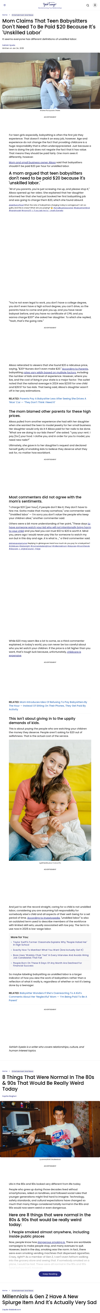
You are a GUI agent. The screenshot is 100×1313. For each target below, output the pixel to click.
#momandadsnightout (41, 546)
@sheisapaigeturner (18, 543)
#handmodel (15, 210)
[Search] (87, 5)
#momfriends (83, 546)
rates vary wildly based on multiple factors (50, 372)
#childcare (14, 546)
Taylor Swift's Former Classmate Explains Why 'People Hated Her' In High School (50, 943)
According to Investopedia (43, 918)
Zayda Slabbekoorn (11, 1309)
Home (4, 15)
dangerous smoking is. (51, 1242)
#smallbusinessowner (63, 207)
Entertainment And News (22, 15)
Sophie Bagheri (9, 1096)
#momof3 (26, 210)
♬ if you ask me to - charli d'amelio (47, 210)
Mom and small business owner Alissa (32, 162)
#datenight (24, 546)
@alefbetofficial (16, 205)
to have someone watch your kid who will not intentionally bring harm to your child (50, 527)
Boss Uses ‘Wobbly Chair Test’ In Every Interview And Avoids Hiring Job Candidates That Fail (51, 956)
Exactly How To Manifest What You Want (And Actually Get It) (48, 950)
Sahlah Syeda (8, 45)
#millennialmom (59, 546)
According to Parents (75, 369)
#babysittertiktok (82, 207)
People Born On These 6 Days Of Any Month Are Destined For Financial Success (47, 964)
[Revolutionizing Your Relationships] (50, 4)
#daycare (72, 546)
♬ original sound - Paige (29, 548)
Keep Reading (50, 1274)
